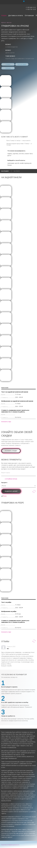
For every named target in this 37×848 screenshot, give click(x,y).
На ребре (17, 171)
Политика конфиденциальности (10, 845)
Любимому (8, 68)
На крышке (5, 171)
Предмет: (4, 482)
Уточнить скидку (11, 451)
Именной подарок (21, 64)
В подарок (8, 64)
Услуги (3, 15)
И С (8, 648)
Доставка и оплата (15, 15)
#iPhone (3, 22)
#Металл (9, 22)
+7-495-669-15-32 (31, 7)
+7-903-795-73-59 (31, 9)
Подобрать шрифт (11, 491)
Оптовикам (29, 15)
